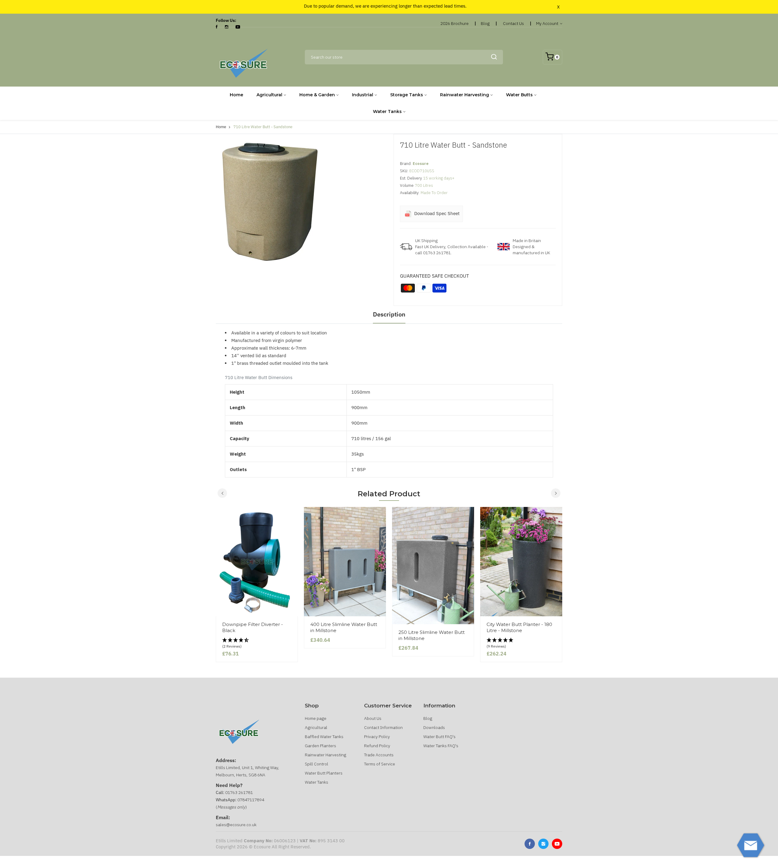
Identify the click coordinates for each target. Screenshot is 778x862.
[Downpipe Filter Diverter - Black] (257, 561)
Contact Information (383, 727)
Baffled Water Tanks (324, 736)
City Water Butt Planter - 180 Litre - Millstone (519, 627)
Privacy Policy (377, 736)
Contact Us (513, 23)
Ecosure (421, 163)
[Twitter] (543, 844)
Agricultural (269, 94)
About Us (372, 718)
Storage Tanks (406, 94)
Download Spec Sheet (436, 213)
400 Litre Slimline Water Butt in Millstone (343, 627)
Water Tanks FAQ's (440, 745)
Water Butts (519, 94)
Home (236, 94)
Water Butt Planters (324, 773)
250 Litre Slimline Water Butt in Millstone (431, 635)
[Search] (494, 57)
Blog (485, 23)
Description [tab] (389, 314)
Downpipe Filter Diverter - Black (252, 627)
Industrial (362, 94)
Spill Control (316, 764)
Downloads (434, 727)
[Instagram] (226, 27)
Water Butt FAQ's (439, 736)
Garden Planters (320, 745)
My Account (547, 23)
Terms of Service (379, 764)
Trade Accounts (379, 755)
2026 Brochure (454, 23)
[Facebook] (217, 27)
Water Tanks (387, 111)
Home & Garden (317, 94)
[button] (256, 643)
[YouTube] (238, 27)
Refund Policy (377, 745)
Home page (315, 718)
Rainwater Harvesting (464, 94)
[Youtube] (557, 844)
